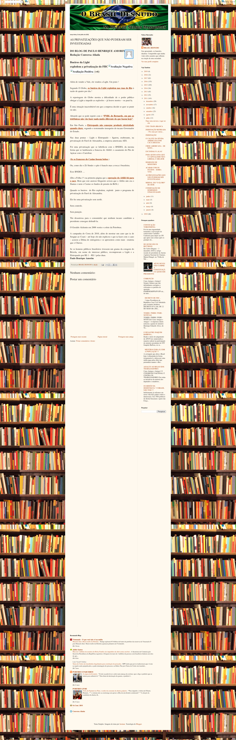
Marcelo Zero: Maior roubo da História (86, 641)
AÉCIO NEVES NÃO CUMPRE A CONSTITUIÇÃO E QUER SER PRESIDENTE (154, 268)
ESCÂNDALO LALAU (154, 151)
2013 (146, 91)
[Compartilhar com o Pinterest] (116, 265)
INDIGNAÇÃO (151, 135)
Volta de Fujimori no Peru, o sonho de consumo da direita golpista (105, 691)
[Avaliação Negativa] (120, 66)
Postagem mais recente (78, 337)
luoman (122, 724)
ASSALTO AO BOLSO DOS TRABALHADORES (154, 368)
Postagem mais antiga (125, 337)
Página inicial (102, 337)
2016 (146, 81)
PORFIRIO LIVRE (80, 688)
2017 (146, 78)
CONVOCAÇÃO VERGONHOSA (149, 226)
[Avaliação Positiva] (82, 71)
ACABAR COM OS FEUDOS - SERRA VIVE (153, 169)
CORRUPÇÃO (149, 278)
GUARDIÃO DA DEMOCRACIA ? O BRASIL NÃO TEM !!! (154, 388)
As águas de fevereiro (90, 674)
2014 (146, 88)
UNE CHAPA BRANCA (154, 126)
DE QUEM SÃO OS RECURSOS (151, 245)
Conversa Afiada (79, 711)
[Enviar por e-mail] (107, 265)
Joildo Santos (78, 649)
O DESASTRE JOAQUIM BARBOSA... (153, 333)
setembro (149, 111)
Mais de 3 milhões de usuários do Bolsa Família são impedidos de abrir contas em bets (101, 652)
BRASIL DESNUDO (151, 48)
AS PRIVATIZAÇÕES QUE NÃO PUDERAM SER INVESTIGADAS (156, 177)
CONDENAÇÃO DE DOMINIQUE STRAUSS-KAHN (153, 190)
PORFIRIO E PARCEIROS (83, 672)
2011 (146, 98)
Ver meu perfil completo (149, 61)
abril (148, 203)
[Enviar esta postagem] (102, 265)
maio (148, 199)
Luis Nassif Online (79, 661)
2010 (146, 214)
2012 (146, 95)
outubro (149, 108)
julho (148, 118)
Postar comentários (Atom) (85, 341)
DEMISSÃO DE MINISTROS (151, 163)
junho (148, 196)
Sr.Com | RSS (78, 705)
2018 (146, 75)
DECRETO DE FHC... (153, 298)
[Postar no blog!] (109, 265)
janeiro (148, 210)
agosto (148, 114)
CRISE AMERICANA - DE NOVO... (155, 147)
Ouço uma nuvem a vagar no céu (156, 122)
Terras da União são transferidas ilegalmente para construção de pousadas (97, 664)
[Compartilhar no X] (111, 265)
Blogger (139, 724)
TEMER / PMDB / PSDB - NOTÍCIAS (153, 314)
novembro (150, 104)
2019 (146, 71)
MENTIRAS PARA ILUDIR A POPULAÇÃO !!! (155, 350)
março (148, 206)
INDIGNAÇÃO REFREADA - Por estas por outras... (156, 130)
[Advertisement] (153, 429)
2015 (146, 85)
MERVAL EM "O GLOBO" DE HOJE (155, 183)
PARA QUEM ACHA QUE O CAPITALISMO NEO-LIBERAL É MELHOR (155, 157)
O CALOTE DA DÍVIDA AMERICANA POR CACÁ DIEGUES (155, 140)
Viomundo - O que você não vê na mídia (88, 639)
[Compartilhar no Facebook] (114, 265)
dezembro (149, 101)
